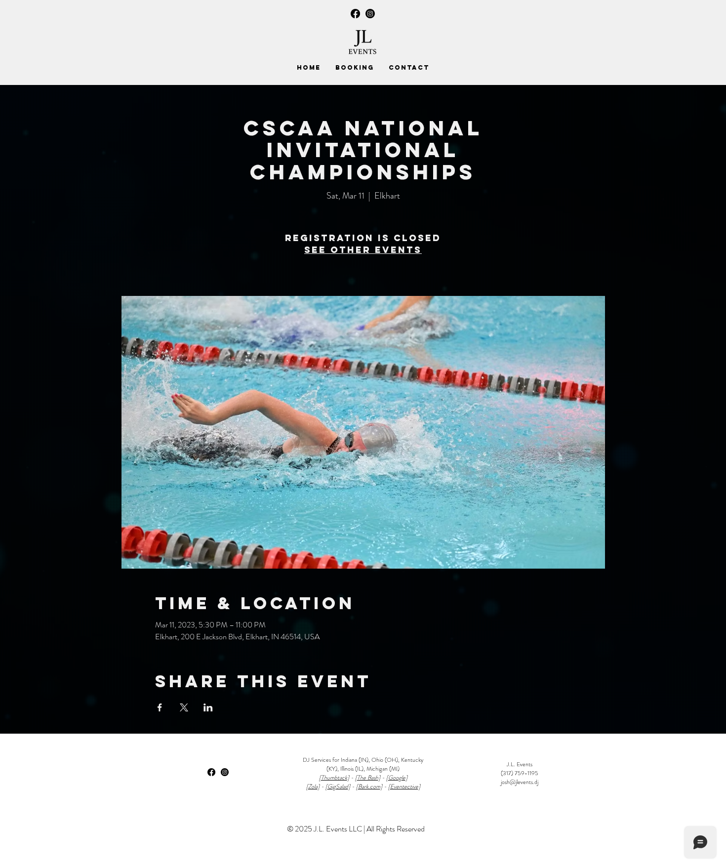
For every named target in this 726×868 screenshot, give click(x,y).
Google (396, 777)
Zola (313, 786)
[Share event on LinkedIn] (208, 707)
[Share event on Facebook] (159, 707)
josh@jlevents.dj (519, 782)
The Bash (367, 777)
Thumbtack (334, 777)
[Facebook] (355, 13)
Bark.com (369, 786)
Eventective (404, 786)
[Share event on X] (184, 707)
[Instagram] (370, 13)
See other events (363, 249)
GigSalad (337, 786)
